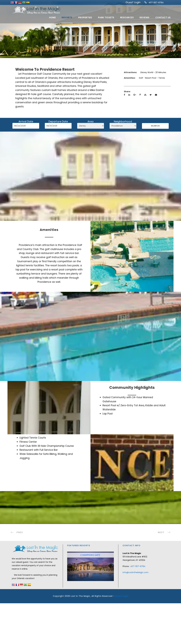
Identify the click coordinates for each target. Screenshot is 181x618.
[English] (12, 2)
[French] (16, 2)
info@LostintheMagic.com (135, 572)
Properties (85, 17)
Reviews (144, 17)
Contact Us (163, 17)
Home (52, 17)
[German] (20, 2)
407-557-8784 (156, 2)
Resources (127, 17)
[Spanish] (28, 2)
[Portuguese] (24, 2)
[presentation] (69, 566)
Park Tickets (106, 17)
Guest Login (133, 2)
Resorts (67, 17)
